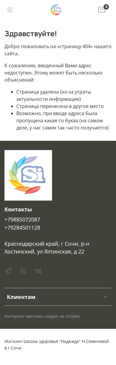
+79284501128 (22, 227)
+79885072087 (22, 219)
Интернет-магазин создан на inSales (42, 316)
